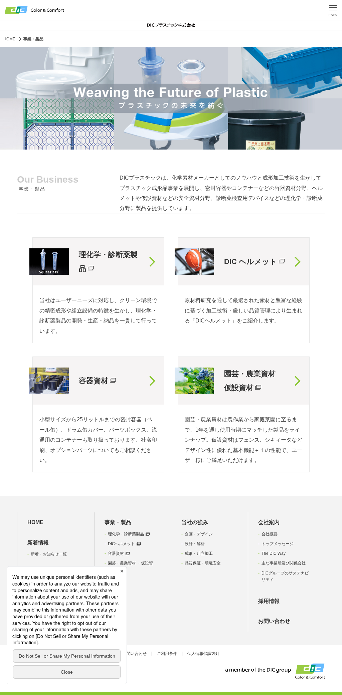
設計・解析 (195, 543)
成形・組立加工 (199, 553)
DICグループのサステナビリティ (285, 576)
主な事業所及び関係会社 (284, 563)
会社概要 (270, 534)
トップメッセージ (278, 543)
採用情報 (269, 601)
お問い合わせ (274, 621)
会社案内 (269, 522)
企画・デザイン (199, 534)
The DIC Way (274, 553)
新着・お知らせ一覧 (49, 554)
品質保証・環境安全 (203, 563)
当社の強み (194, 522)
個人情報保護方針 (203, 654)
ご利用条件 (167, 654)
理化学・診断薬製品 (126, 534)
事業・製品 (118, 522)
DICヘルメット (121, 543)
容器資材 (116, 553)
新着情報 (38, 542)
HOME (35, 522)
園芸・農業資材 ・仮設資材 (130, 566)
